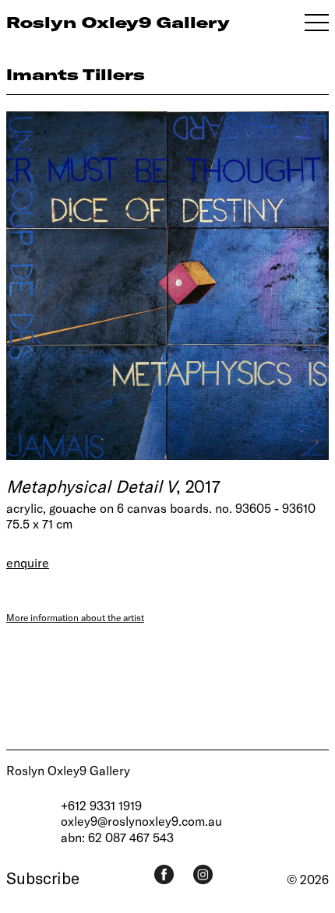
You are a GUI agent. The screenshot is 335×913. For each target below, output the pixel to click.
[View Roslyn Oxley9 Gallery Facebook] (164, 874)
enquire (27, 562)
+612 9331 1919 (101, 805)
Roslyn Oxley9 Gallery (68, 770)
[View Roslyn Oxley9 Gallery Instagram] (203, 874)
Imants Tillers (75, 74)
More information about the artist (75, 617)
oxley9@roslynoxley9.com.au (141, 820)
